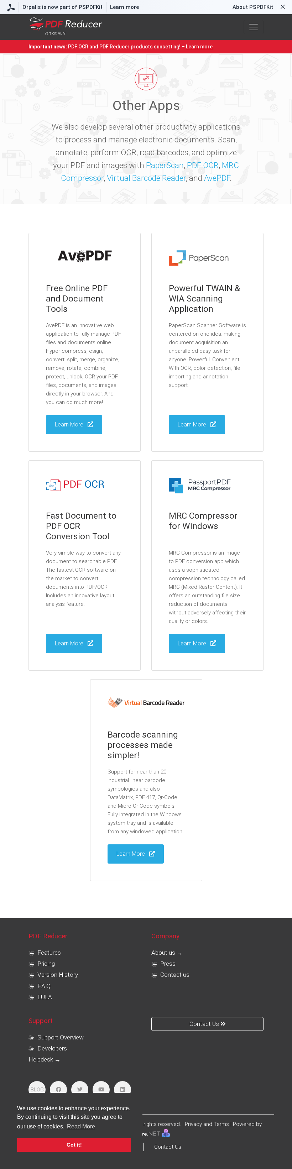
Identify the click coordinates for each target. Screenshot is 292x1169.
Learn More (193, 424)
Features (48, 952)
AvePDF (217, 178)
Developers (51, 1048)
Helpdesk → (44, 1059)
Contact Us (204, 1023)
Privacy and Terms (207, 1124)
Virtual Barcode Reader (146, 178)
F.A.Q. (44, 986)
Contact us (174, 974)
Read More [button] (81, 1126)
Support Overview (60, 1037)
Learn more (124, 7)
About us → (167, 952)
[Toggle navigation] (254, 27)
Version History (57, 974)
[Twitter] (79, 1089)
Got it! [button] (74, 1145)
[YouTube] (101, 1089)
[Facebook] (58, 1089)
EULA (44, 997)
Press (167, 963)
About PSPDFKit (253, 7)
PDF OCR (203, 165)
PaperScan (165, 165)
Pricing (45, 963)
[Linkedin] (122, 1089)
